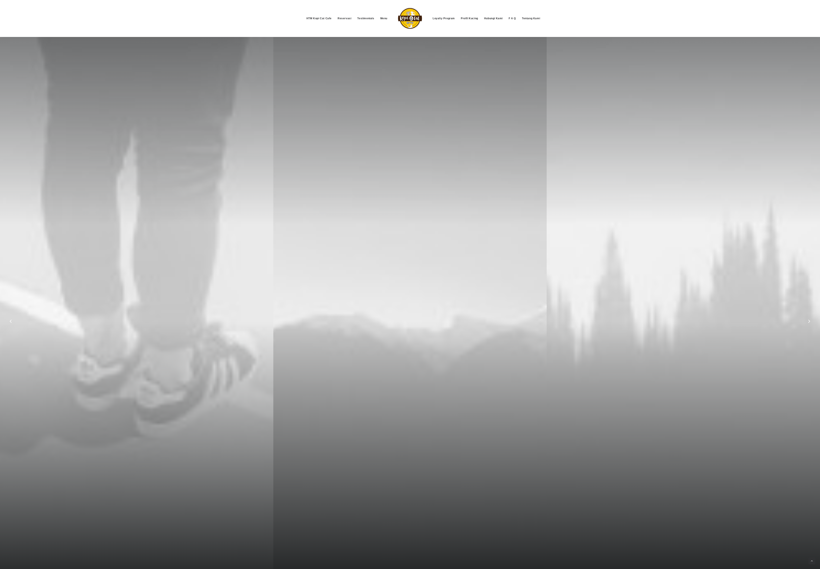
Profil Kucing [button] (469, 18)
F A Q (512, 18)
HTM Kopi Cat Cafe (319, 18)
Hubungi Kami (493, 18)
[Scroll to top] (811, 560)
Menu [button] (383, 18)
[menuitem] (319, 18)
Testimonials (365, 18)
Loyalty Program (444, 18)
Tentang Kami (531, 18)
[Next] (809, 332)
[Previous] (11, 332)
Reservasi (344, 18)
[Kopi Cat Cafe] (410, 18)
